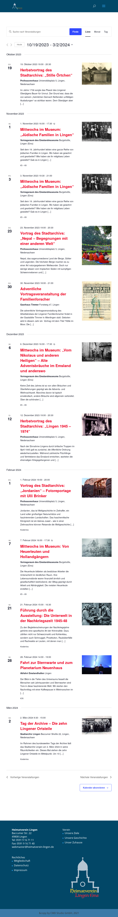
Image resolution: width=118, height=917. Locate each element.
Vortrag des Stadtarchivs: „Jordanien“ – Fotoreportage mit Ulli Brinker (45, 490)
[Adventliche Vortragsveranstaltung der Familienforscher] (97, 301)
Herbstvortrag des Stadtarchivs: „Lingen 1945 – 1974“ (45, 426)
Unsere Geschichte (76, 838)
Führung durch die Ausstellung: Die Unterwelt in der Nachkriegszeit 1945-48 (46, 615)
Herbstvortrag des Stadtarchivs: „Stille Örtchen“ (46, 72)
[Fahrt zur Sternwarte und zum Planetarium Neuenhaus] (97, 664)
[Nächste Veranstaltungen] (11, 44)
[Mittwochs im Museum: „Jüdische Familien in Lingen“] (97, 132)
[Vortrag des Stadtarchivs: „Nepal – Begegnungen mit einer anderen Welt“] (97, 245)
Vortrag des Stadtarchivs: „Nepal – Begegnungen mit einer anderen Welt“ (44, 238)
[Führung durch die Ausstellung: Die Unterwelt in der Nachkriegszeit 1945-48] (97, 614)
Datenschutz (21, 865)
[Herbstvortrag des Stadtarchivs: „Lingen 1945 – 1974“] (97, 424)
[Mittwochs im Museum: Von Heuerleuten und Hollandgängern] (97, 547)
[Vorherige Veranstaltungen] (7, 44)
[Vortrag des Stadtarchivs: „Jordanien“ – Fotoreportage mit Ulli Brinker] (97, 488)
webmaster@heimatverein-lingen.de (33, 847)
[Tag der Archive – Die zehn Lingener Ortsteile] (97, 725)
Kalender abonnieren (94, 787)
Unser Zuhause (73, 842)
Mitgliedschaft (22, 860)
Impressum (20, 870)
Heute (19, 44)
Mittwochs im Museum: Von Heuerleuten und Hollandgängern (44, 551)
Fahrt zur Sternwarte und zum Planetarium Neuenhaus (46, 665)
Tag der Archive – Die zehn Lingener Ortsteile (43, 726)
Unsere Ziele (72, 833)
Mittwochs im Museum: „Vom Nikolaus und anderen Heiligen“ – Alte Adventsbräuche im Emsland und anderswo (45, 360)
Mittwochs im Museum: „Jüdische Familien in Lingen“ (47, 132)
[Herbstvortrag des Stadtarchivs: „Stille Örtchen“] (97, 73)
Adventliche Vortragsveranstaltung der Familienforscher (43, 294)
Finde (76, 31)
